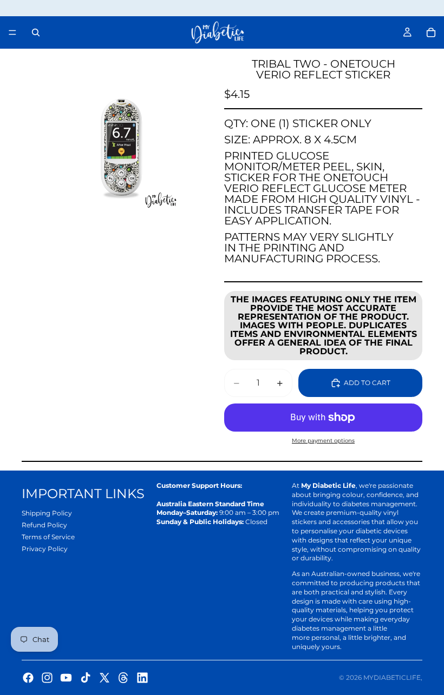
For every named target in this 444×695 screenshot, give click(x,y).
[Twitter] (104, 677)
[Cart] (431, 32)
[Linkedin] (142, 677)
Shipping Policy (47, 513)
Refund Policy (44, 525)
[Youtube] (66, 677)
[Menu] (12, 32)
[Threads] (123, 677)
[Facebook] (28, 677)
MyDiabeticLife (392, 677)
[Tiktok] (85, 677)
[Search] (36, 32)
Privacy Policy (45, 549)
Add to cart (367, 383)
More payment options (323, 440)
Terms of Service (48, 537)
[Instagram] (47, 677)
